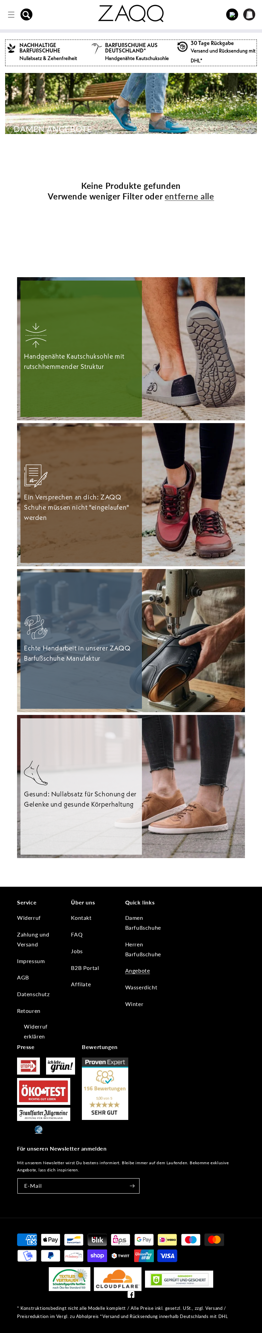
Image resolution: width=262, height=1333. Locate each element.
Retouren (29, 1010)
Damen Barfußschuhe (143, 922)
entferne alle (189, 196)
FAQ (77, 934)
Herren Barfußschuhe (143, 949)
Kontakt (81, 917)
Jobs (77, 951)
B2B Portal (85, 967)
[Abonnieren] (132, 1186)
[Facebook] (131, 1296)
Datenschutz (33, 994)
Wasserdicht (141, 987)
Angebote (137, 970)
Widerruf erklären (36, 1031)
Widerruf (29, 917)
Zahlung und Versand (33, 939)
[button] (26, 14)
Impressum (31, 961)
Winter (134, 1004)
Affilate (81, 984)
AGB (23, 977)
